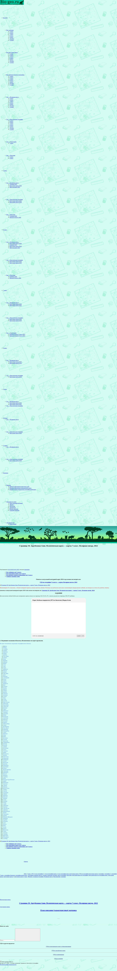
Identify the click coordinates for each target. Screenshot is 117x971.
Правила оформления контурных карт (19, 486)
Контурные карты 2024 (16, 201)
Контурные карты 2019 (16, 185)
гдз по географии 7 (39, 873)
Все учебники (10, 30)
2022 (25, 873)
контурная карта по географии (80, 875)
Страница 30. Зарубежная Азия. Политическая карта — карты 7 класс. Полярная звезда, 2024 (68, 590)
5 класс (11, 31)
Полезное (5, 473)
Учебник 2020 (13, 216)
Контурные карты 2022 (16, 305)
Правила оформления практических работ (21, 488)
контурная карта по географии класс (98, 875)
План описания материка (16, 503)
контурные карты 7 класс (20, 876)
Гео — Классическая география (14, 119)
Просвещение (56, 876)
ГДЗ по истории (58, 958)
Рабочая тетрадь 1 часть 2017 (17, 334)
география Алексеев (9, 875)
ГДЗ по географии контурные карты (88, 873)
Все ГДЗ (5, 17)
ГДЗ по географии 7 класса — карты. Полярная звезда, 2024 (58, 582)
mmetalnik (27, 569)
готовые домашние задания (50, 875)
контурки (69, 875)
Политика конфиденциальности (8, 964)
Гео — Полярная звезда (12, 97)
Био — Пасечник (10, 155)
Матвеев (30, 876)
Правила (8, 485)
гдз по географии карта (51, 873)
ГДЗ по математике (58, 954)
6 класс (11, 33)
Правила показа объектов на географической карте (23, 489)
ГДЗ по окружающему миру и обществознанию (58, 946)
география (101, 873)
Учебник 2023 (13, 184)
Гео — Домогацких (11, 141)
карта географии (62, 875)
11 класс (12, 40)
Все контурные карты (12, 52)
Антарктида (13, 507)
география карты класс (21, 875)
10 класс (12, 38)
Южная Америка (14, 509)
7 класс (11, 34)
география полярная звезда (35, 875)
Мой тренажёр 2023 (15, 187)
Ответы (26, 861)
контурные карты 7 (9, 876)
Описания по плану (11, 501)
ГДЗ (32, 873)
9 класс (11, 37)
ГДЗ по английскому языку (58, 950)
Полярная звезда (48, 876)
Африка (12, 504)
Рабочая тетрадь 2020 (15, 217)
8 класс (11, 36)
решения (63, 876)
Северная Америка (14, 510)
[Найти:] (7, 940)
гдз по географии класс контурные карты (67, 873)
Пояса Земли (13, 524)
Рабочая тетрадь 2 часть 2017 (17, 335)
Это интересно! (10, 522)
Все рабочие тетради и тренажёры (15, 74)
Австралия (12, 506)
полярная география (38, 876)
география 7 (107, 873)
